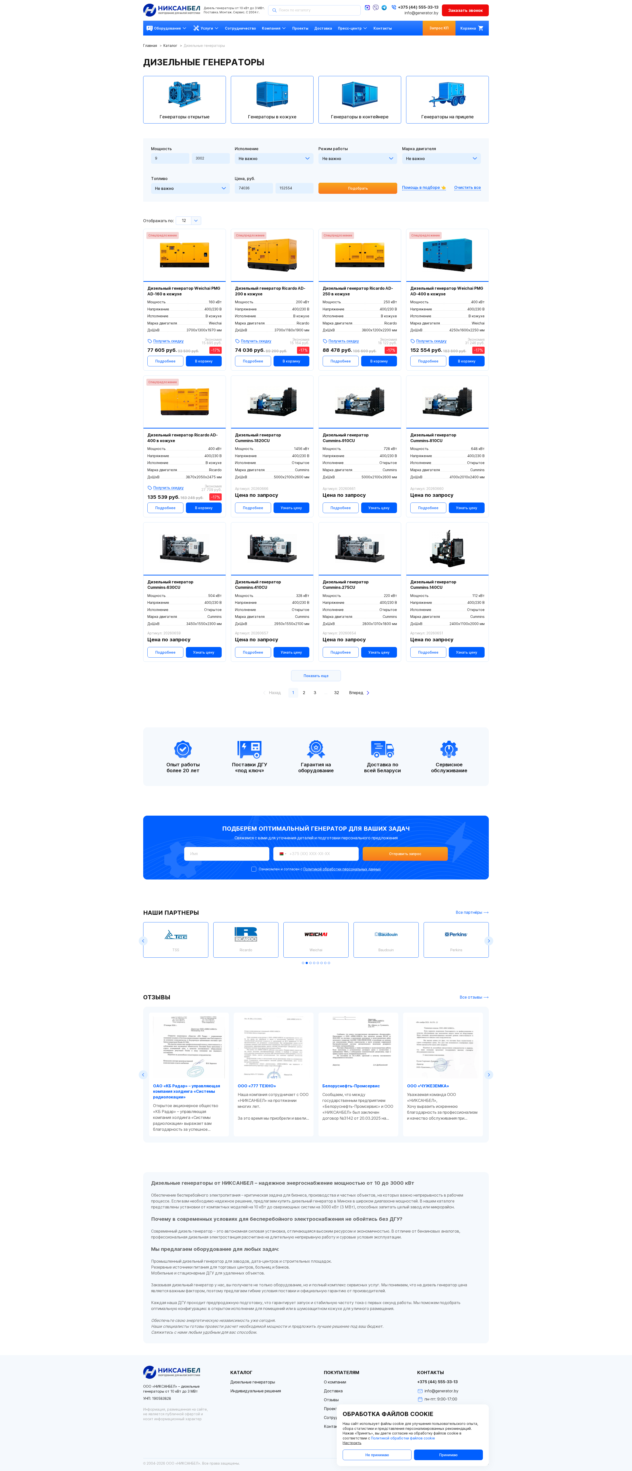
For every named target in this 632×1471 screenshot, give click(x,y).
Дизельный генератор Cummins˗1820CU (258, 438)
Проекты (332, 1409)
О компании (335, 1382)
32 (336, 693)
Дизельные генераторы (252, 1382)
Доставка (333, 1391)
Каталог (170, 46)
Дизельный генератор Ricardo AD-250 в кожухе (358, 291)
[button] (143, 940)
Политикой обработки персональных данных (342, 869)
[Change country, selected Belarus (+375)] (281, 854)
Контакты (333, 1426)
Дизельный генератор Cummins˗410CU (258, 585)
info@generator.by (421, 13)
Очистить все (467, 187)
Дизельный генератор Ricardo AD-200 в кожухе (270, 291)
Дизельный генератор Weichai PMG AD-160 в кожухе (183, 291)
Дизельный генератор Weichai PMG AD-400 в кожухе (446, 291)
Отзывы (331, 1400)
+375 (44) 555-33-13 (437, 1382)
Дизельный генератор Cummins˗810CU (433, 438)
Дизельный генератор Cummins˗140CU (433, 585)
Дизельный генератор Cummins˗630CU (170, 585)
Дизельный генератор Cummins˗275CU (346, 585)
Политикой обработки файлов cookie (403, 1438)
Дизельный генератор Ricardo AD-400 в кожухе (182, 438)
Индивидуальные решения (255, 1391)
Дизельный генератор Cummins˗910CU (346, 438)
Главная (150, 46)
